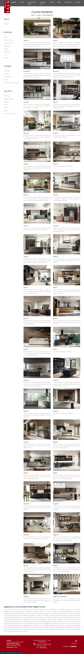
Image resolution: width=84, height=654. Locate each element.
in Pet (5, 55)
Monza (6, 107)
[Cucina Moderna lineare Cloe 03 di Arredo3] (37, 182)
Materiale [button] (8, 32)
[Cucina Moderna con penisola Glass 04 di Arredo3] (37, 368)
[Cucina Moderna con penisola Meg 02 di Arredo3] (37, 460)
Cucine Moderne (47, 15)
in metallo (7, 52)
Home (33, 15)
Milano (6, 105)
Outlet (51, 2)
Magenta (6, 102)
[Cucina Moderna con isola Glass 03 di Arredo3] (66, 368)
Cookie (8, 653)
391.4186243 (43, 648)
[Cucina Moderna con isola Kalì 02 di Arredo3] (37, 337)
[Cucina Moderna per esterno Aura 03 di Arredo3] (37, 28)
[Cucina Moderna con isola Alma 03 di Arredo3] (37, 121)
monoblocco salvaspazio (11, 83)
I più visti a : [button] (8, 91)
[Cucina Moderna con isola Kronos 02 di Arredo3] (37, 59)
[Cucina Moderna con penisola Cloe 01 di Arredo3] (37, 213)
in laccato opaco (9, 43)
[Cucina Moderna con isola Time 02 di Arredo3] (66, 244)
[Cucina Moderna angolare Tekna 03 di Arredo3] (37, 491)
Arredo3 (6, 24)
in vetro (6, 58)
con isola (6, 74)
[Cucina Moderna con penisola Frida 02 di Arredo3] (37, 90)
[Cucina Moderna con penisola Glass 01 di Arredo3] (66, 399)
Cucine (22, 2)
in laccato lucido (8, 40)
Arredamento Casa (32, 3)
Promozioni (68, 2)
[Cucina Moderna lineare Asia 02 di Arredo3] (37, 275)
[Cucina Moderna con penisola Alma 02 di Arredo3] (66, 121)
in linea (6, 80)
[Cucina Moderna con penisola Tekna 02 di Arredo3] (66, 491)
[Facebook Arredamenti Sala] (76, 641)
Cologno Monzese (9, 99)
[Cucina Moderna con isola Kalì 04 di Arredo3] (37, 306)
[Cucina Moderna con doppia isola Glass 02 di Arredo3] (37, 399)
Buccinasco (7, 96)
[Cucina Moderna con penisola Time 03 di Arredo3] (37, 244)
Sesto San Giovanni (9, 113)
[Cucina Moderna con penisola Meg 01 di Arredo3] (66, 460)
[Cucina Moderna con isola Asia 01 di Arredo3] (66, 275)
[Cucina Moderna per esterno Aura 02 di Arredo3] (37, 429)
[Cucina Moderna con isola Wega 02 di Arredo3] (66, 522)
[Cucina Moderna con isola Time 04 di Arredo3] (66, 213)
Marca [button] (6, 19)
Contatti (77, 2)
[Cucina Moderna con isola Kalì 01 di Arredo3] (66, 337)
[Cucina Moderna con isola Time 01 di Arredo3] (37, 553)
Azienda (13, 2)
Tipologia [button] (7, 66)
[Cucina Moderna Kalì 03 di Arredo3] (66, 306)
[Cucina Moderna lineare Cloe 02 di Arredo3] (66, 182)
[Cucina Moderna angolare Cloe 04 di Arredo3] (66, 151)
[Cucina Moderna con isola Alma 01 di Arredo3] (37, 151)
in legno (6, 49)
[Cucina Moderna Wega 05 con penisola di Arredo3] (66, 584)
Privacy (2, 653)
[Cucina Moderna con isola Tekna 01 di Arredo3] (37, 522)
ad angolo (7, 71)
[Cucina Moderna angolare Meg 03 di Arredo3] (66, 429)
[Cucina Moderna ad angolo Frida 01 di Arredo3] (66, 90)
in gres (6, 37)
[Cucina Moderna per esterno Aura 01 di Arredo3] (66, 28)
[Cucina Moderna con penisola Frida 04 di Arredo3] (66, 553)
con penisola (7, 77)
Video (59, 2)
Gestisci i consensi (16, 653)
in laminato (7, 46)
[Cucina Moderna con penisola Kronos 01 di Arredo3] (66, 59)
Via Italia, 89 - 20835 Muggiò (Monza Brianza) (43, 645)
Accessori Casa (43, 3)
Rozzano (6, 110)
